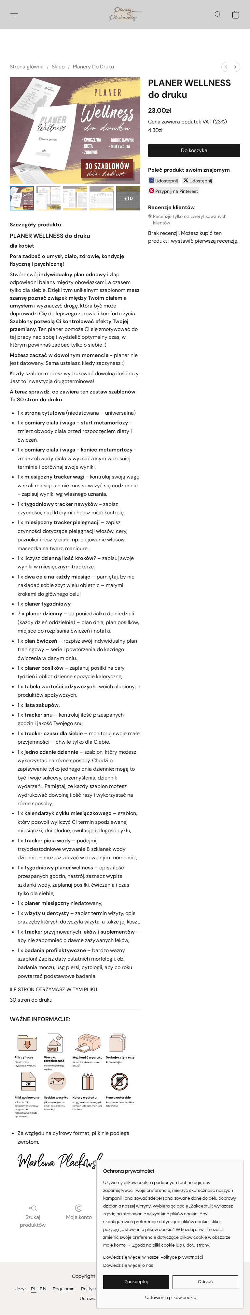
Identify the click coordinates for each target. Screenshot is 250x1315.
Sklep (58, 66)
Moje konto (79, 1217)
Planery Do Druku (93, 66)
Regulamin (64, 1289)
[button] (125, 14)
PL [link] (33, 1289)
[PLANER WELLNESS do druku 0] (22, 198)
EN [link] (43, 1289)
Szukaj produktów (33, 1221)
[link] (170, 1295)
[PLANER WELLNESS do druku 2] (75, 198)
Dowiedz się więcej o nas (128, 1265)
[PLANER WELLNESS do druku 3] (102, 198)
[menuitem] (226, 67)
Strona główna (27, 66)
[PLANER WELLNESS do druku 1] (48, 198)
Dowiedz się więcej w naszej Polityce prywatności (153, 1257)
